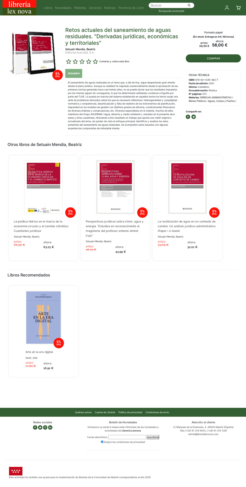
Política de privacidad (130, 412)
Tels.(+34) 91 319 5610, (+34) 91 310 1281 (203, 430)
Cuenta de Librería (105, 412)
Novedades (63, 8)
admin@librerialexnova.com (203, 434)
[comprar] (70, 163)
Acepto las (124, 442)
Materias (80, 8)
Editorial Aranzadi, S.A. (80, 52)
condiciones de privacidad (130, 442)
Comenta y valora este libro (114, 61)
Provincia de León (131, 8)
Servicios (95, 8)
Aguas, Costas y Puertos (221, 100)
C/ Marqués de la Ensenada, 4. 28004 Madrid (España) (203, 427)
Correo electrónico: (97, 437)
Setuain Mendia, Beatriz (80, 49)
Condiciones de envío (157, 412)
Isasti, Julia (31, 357)
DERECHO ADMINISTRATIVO (216, 97)
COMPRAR (213, 58)
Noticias (110, 8)
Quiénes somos (83, 412)
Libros (48, 8)
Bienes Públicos (197, 100)
